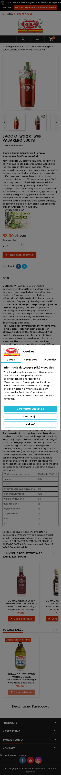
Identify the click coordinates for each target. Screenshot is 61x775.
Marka (6, 145)
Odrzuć (30, 424)
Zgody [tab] (11, 359)
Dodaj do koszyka (19, 255)
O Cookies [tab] (50, 359)
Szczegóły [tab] (30, 359)
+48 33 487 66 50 (23, 13)
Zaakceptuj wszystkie (30, 408)
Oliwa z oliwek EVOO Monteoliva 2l (21, 675)
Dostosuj (29, 416)
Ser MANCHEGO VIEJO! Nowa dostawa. (35, 7)
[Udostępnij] (18, 266)
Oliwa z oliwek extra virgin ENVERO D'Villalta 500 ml (21, 603)
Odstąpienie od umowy (13, 755)
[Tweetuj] (24, 266)
